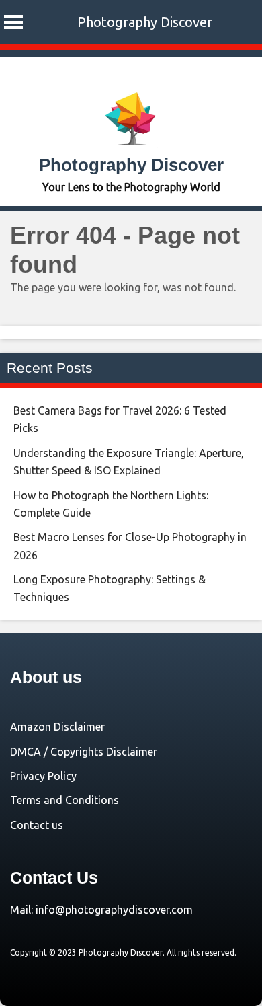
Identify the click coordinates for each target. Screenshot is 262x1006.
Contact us (36, 825)
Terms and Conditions (64, 800)
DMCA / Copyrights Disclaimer (83, 752)
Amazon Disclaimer (57, 727)
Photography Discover (144, 22)
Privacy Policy (43, 776)
